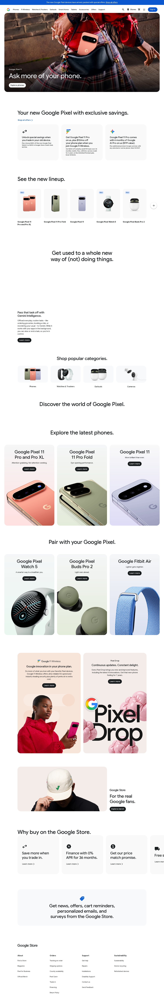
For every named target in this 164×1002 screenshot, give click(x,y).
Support (102, 10)
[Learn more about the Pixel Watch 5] (108, 212)
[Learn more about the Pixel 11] (82, 212)
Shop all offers (112, 2)
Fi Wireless (25, 10)
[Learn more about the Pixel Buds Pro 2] (134, 212)
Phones (16, 10)
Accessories (84, 10)
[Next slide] (153, 205)
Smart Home (64, 10)
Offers (93, 10)
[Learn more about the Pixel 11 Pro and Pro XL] (29, 212)
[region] (82, 212)
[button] (123, 9)
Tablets (74, 10)
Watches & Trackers (40, 10)
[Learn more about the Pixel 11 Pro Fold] (55, 212)
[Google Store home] (8, 9)
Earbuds (53, 10)
